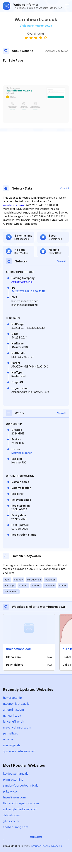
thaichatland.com (19, 649)
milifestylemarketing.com (20, 809)
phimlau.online (13, 779)
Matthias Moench (21, 452)
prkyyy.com (11, 791)
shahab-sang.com (15, 827)
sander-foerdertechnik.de (20, 785)
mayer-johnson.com (17, 727)
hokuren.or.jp (12, 697)
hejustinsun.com (14, 797)
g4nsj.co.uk (11, 821)
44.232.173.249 (20, 291)
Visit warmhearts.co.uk (36, 25)
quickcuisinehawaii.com (19, 751)
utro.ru (8, 739)
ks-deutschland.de (15, 773)
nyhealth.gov (12, 715)
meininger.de (11, 745)
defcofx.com (11, 815)
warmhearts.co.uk (13, 205)
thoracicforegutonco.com (21, 803)
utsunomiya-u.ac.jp (16, 703)
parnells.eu (10, 733)
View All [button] (64, 188)
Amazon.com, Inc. (21, 281)
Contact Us (36, 836)
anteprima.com (13, 709)
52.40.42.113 (38, 291)
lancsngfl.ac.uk (13, 721)
